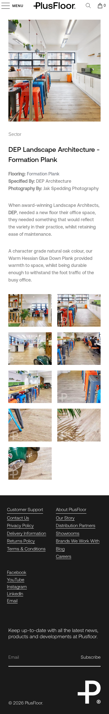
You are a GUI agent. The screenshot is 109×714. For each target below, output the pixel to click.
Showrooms (67, 533)
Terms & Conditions (26, 548)
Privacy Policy (20, 525)
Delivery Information (26, 533)
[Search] (88, 5)
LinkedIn (15, 593)
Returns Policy (21, 540)
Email (12, 600)
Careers (63, 556)
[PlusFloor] (54, 5)
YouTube (15, 579)
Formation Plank (43, 173)
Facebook (16, 572)
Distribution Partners (75, 525)
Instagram (17, 586)
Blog (60, 548)
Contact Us (18, 517)
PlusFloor (33, 702)
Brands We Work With (77, 540)
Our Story (65, 517)
